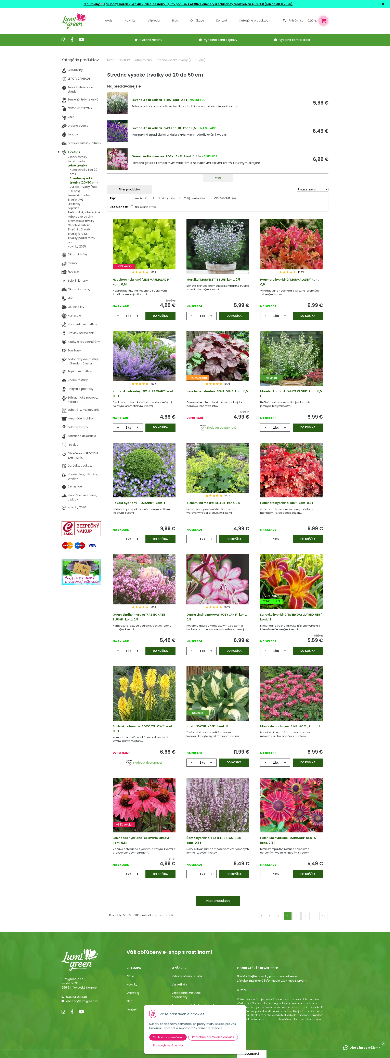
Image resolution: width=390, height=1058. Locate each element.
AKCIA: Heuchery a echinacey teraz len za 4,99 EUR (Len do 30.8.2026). (241, 4)
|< (261, 916)
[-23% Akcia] (144, 253)
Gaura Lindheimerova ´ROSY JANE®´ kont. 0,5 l (165, 156)
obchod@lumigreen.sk (82, 1001)
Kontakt (132, 1009)
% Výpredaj (194, 198)
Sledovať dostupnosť (221, 428)
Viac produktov (218, 900)
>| (323, 916)
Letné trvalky (143, 60)
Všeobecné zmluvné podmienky (186, 995)
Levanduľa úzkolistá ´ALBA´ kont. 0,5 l (159, 100)
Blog (129, 1001)
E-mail (242, 990)
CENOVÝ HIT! (225, 198)
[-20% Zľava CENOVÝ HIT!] (291, 588)
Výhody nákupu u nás (187, 976)
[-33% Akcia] (144, 811)
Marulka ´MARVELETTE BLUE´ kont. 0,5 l (214, 280)
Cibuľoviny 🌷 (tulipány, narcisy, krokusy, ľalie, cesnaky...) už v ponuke (135, 4)
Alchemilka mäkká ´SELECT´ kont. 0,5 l (214, 503)
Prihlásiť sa (296, 20)
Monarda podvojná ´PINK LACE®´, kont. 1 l (290, 726)
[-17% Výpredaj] (217, 365)
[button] (383, 1043)
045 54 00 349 (76, 997)
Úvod (110, 60)
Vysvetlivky (179, 984)
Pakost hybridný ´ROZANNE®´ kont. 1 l (139, 503)
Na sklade (145, 207)
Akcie (109, 20)
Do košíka (160, 315)
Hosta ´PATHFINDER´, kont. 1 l (207, 726)
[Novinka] (291, 365)
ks (129, 316)
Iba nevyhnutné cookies (168, 1045)
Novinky (130, 20)
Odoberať (251, 1053)
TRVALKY (124, 60)
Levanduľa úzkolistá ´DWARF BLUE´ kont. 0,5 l (164, 128)
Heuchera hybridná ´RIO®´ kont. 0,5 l (286, 503)
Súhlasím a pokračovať (168, 1037)
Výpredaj (154, 20)
